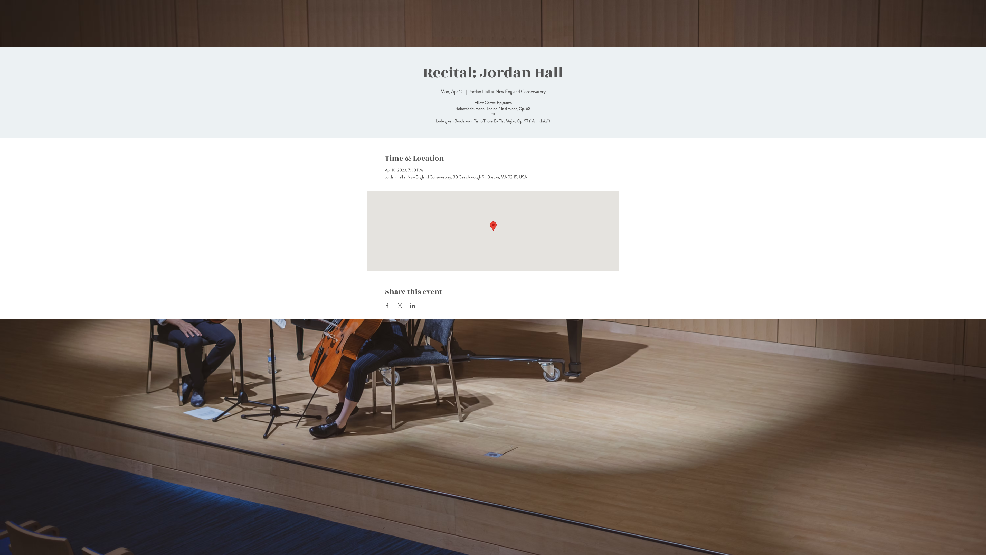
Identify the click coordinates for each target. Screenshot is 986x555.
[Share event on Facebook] (387, 305)
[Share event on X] (399, 305)
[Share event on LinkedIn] (412, 305)
